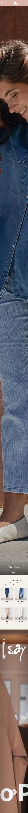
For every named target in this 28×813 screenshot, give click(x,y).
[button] (12, 572)
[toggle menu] (1, 3)
